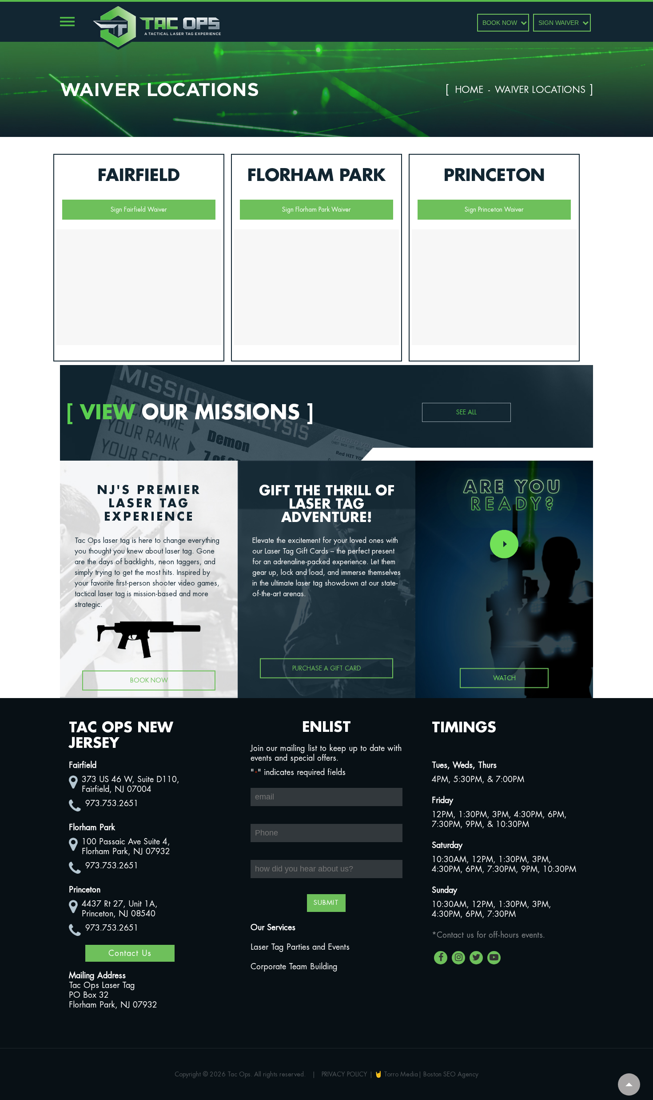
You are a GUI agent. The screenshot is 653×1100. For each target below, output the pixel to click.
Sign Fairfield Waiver (139, 209)
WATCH (504, 678)
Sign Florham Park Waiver (316, 209)
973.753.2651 (112, 803)
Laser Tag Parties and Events (300, 947)
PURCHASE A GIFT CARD (326, 668)
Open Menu (67, 21)
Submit (326, 902)
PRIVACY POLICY (344, 1074)
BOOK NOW (499, 22)
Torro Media (401, 1074)
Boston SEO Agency (450, 1074)
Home (469, 90)
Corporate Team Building (294, 967)
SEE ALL (466, 412)
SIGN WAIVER (558, 22)
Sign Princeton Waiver (494, 209)
